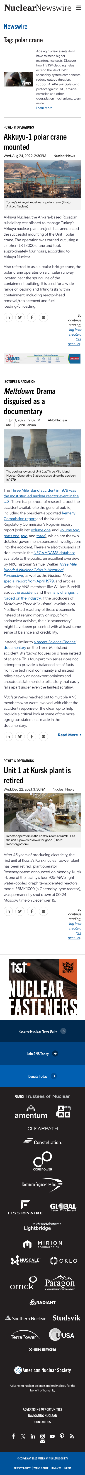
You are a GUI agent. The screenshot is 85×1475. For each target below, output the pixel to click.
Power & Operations (19, 127)
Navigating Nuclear (42, 1415)
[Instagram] (42, 1436)
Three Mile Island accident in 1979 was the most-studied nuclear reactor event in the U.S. (41, 495)
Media (67, 1468)
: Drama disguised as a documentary (30, 400)
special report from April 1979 (29, 580)
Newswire (15, 26)
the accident (25, 592)
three (40, 535)
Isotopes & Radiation (19, 381)
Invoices (56, 1468)
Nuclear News (64, 155)
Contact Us (42, 1422)
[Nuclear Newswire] (72, 1436)
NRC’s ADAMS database (54, 552)
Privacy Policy (22, 1468)
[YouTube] (52, 1436)
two (24, 535)
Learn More (44, 107)
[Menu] (77, 7)
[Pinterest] (62, 1436)
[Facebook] (13, 1436)
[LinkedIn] (33, 1436)
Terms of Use (41, 1468)
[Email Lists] (42, 1441)
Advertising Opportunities (42, 1409)
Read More (68, 734)
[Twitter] (23, 1436)
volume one (40, 529)
